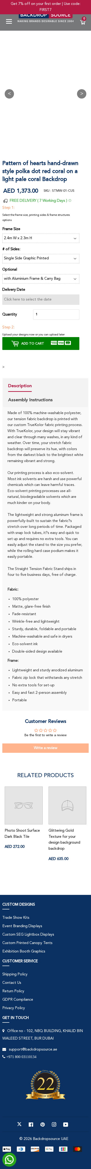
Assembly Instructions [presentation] (30, 399)
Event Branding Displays (22, 926)
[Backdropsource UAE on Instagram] (54, 1124)
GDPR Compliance (17, 1000)
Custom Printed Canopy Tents (27, 943)
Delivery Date (13, 290)
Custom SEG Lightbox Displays (28, 935)
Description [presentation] (20, 385)
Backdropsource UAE (50, 1139)
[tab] (30, 386)
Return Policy (13, 991)
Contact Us (11, 983)
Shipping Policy (15, 974)
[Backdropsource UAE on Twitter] (19, 1124)
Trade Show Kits (15, 918)
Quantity (9, 314)
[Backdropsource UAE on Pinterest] (42, 1124)
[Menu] (11, 22)
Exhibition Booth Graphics (23, 951)
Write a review (45, 748)
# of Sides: (11, 249)
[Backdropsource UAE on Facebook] (30, 1124)
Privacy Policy (13, 1008)
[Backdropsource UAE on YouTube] (65, 1124)
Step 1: (8, 208)
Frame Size (11, 229)
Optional (9, 270)
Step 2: (8, 327)
